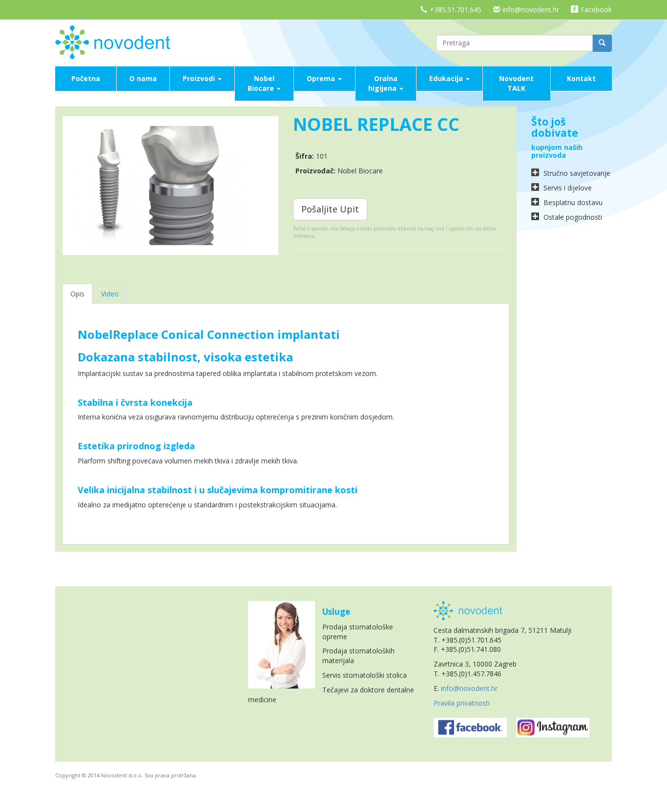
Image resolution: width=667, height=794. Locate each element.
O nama (143, 78)
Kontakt (581, 78)
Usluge (336, 611)
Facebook (596, 9)
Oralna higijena (383, 83)
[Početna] (116, 41)
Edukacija (447, 78)
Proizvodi (200, 78)
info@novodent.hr (530, 9)
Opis (77, 293)
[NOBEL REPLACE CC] (170, 185)
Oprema (322, 78)
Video (110, 293)
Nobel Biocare (262, 83)
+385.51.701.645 (455, 9)
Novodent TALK (516, 83)
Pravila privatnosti (462, 703)
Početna (85, 78)
